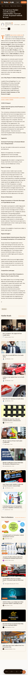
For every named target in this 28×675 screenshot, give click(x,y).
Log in (17, 2)
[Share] (21, 671)
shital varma (8, 23)
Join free (24, 2)
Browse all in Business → (20, 517)
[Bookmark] (16, 671)
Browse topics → (22, 316)
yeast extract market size (16, 35)
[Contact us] (24, 672)
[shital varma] (2, 24)
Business (7, 6)
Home (2, 6)
